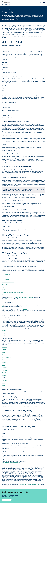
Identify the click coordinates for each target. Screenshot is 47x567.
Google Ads (9, 347)
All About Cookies (10, 274)
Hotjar (8, 365)
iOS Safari (14, 297)
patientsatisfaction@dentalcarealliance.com (11, 462)
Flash (8, 287)
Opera (3, 294)
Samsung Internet (10, 298)
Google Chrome (10, 279)
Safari (8, 289)
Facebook (9, 330)
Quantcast (9, 367)
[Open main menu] (44, 3)
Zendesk (8, 375)
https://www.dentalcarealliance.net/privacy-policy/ (29, 484)
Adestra (8, 385)
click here (25, 309)
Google (8, 277)
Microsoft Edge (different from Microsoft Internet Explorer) (19, 292)
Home (3, 9)
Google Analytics (10, 359)
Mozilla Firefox (10, 284)
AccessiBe (9, 372)
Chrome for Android (20, 297)
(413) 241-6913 (11, 496)
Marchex (8, 362)
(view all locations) (8, 4)
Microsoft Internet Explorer (12, 282)
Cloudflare (9, 380)
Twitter (8, 333)
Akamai (8, 383)
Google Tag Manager (11, 357)
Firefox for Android (29, 297)
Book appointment (6, 499)
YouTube (8, 354)
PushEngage (9, 370)
